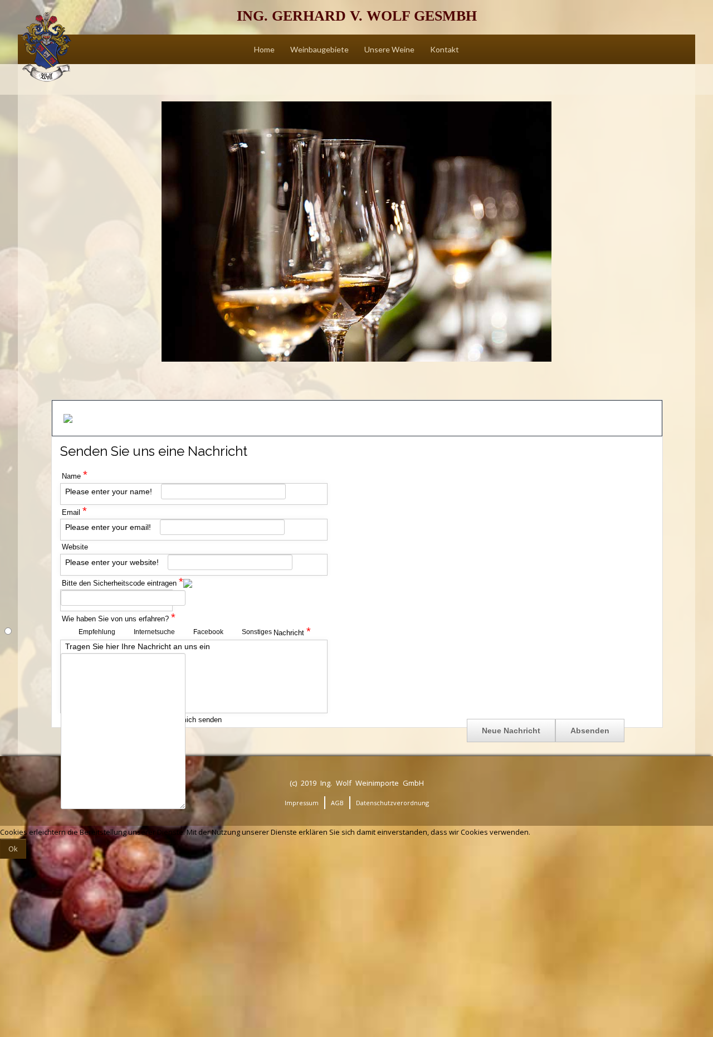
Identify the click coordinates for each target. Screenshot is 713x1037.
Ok (13, 849)
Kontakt (444, 49)
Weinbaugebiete (319, 49)
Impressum (302, 803)
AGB (337, 803)
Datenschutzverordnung (392, 803)
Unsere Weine (389, 49)
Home (264, 49)
